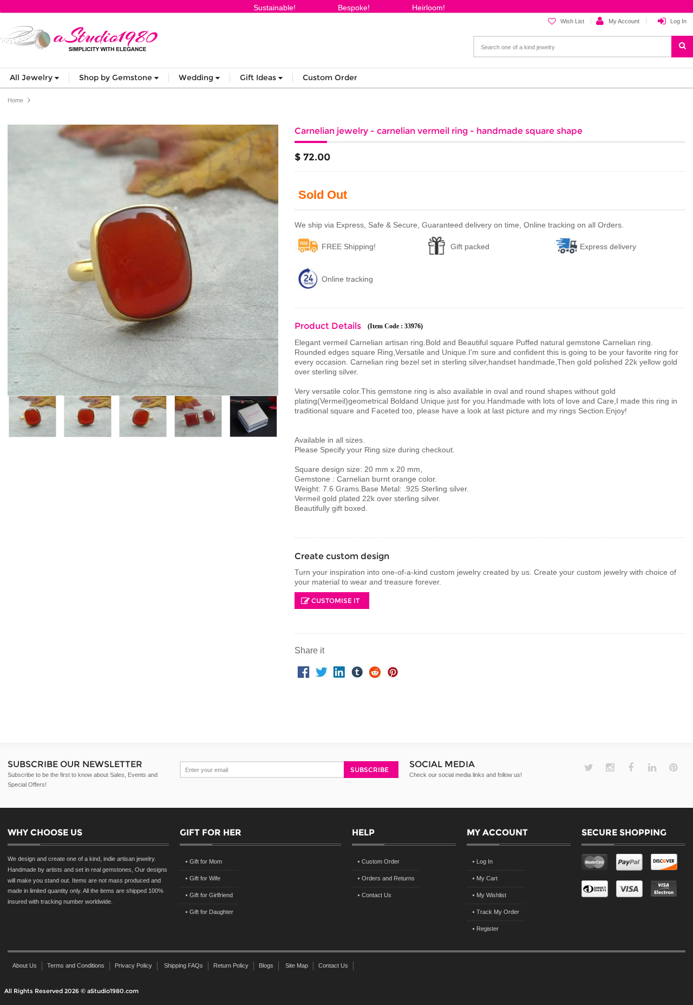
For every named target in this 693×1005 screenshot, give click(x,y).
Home (15, 100)
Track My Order (497, 912)
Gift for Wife (204, 878)
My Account (624, 21)
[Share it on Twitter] (321, 671)
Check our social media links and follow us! (465, 774)
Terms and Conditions (75, 965)
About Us (24, 965)
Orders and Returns (388, 878)
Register (487, 928)
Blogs (266, 965)
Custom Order (381, 861)
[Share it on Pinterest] (393, 671)
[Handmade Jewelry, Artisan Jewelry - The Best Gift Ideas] (79, 36)
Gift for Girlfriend (211, 895)
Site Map (296, 965)
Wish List (572, 21)
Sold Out (322, 195)
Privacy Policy (133, 965)
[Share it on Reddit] (375, 671)
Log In (678, 21)
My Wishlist (491, 895)
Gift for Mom (205, 861)
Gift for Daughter (211, 912)
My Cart (487, 878)
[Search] (688, 42)
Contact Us (376, 895)
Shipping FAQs (183, 965)
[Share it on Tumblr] (357, 671)
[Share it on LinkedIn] (339, 671)
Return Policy (231, 965)
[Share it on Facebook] (303, 671)
